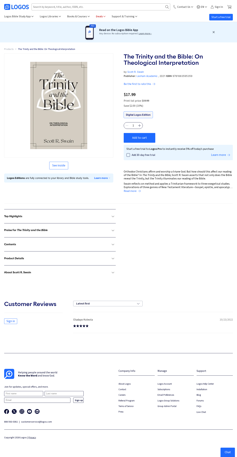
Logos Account (165, 383)
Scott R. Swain (135, 71)
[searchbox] (101, 6)
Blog (199, 394)
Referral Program (126, 400)
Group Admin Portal (167, 406)
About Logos (124, 383)
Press (120, 411)
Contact (122, 389)
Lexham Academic (147, 75)
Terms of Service (125, 406)
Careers (121, 394)
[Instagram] (21, 411)
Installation (202, 389)
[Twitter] (14, 411)
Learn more (101, 177)
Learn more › (145, 33)
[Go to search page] (167, 7)
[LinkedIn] (37, 411)
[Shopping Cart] (229, 7)
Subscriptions (164, 389)
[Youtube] (29, 411)
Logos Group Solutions (168, 400)
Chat (228, 452)
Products (9, 49)
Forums (200, 400)
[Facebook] (6, 411)
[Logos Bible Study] (16, 7)
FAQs (199, 406)
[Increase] (139, 125)
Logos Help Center (205, 383)
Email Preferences (166, 394)
